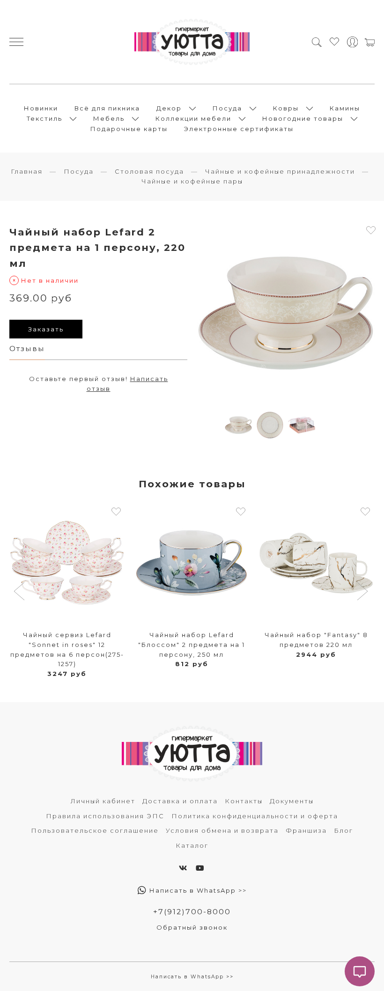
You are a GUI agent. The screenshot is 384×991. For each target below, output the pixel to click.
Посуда (227, 108)
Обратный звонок (192, 927)
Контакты (244, 801)
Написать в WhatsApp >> (197, 890)
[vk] (183, 868)
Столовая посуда (149, 171)
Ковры (286, 108)
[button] (20, 592)
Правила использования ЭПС (105, 816)
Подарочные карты (129, 128)
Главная (27, 171)
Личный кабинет (103, 801)
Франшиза (306, 830)
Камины (345, 108)
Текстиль (44, 118)
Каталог (192, 845)
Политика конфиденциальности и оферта (254, 816)
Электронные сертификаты (239, 128)
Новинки (41, 108)
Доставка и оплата (180, 801)
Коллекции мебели (193, 118)
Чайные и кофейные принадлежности (280, 171)
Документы (292, 801)
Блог (343, 830)
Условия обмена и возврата (222, 830)
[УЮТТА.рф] (192, 42)
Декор (169, 108)
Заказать (46, 329)
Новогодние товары (302, 118)
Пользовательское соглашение (95, 830)
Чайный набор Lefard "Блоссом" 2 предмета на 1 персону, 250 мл (191, 644)
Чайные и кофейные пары (192, 181)
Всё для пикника (107, 108)
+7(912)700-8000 (192, 911)
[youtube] (200, 868)
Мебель (109, 118)
